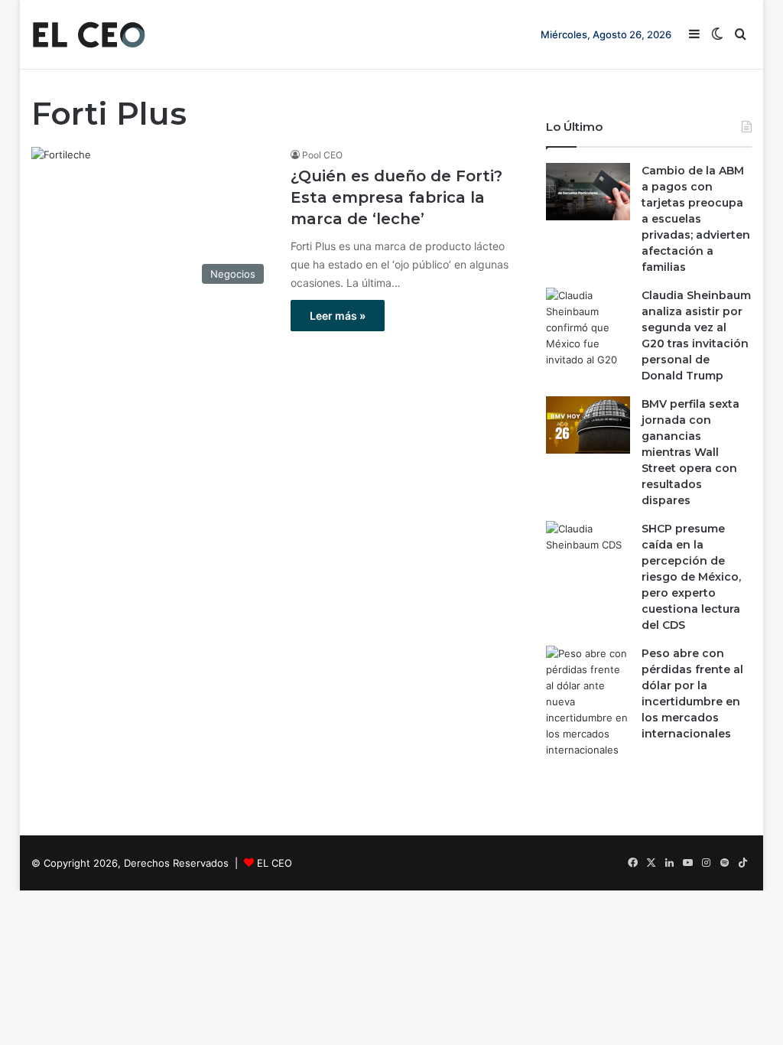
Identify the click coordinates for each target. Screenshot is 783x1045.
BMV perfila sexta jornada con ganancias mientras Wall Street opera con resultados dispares (690, 452)
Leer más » (338, 315)
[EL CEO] (88, 34)
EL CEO (274, 863)
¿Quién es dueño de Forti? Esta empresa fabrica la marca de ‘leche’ (396, 197)
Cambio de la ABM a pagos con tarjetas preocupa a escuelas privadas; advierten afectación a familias (696, 219)
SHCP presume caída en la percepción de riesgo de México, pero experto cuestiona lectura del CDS (691, 577)
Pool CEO (322, 155)
